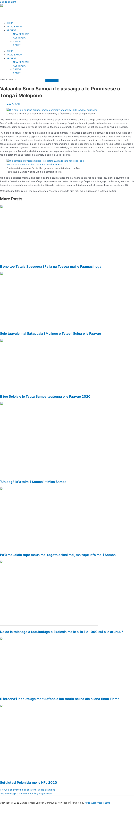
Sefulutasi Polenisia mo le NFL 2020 (28, 783)
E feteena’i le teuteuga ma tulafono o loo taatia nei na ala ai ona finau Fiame (59, 699)
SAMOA (17, 41)
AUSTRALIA (19, 37)
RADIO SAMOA (14, 26)
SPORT (17, 45)
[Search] (52, 80)
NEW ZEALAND (21, 34)
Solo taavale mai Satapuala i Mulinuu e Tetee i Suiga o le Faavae (50, 333)
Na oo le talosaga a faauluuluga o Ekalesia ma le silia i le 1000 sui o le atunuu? (61, 632)
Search (4, 79)
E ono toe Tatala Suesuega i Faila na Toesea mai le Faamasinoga (50, 266)
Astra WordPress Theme (97, 802)
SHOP (10, 23)
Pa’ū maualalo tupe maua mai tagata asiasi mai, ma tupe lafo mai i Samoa (58, 555)
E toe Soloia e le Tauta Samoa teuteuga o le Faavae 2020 (45, 396)
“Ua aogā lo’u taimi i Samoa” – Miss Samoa (33, 482)
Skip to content (8, 1)
